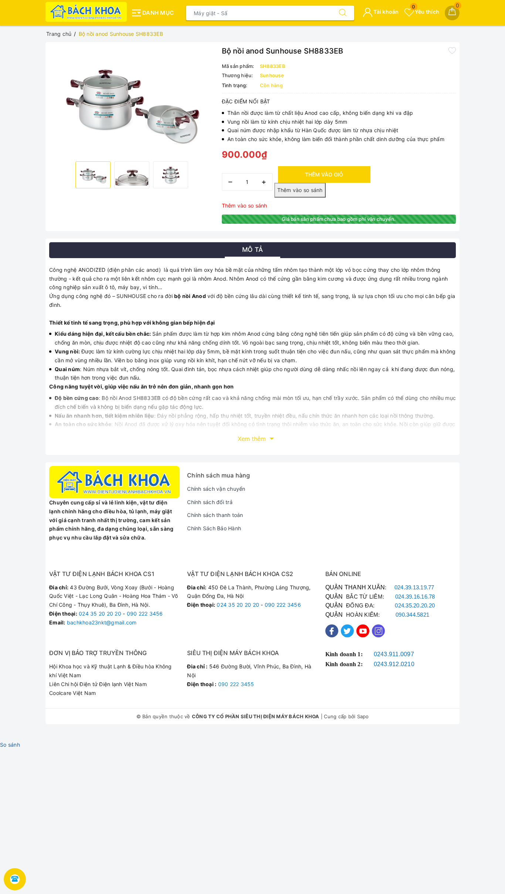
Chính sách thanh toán (215, 515)
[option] (131, 101)
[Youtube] (362, 630)
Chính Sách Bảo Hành (214, 528)
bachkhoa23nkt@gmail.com (102, 622)
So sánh (10, 744)
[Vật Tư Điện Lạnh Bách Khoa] (86, 12)
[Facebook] (331, 630)
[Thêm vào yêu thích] (452, 50)
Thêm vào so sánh (244, 205)
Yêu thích (425, 11)
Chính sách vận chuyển (216, 489)
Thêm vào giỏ (324, 174)
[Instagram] (378, 630)
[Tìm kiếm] (342, 13)
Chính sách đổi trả (210, 502)
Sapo (363, 716)
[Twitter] (347, 630)
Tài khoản (385, 11)
